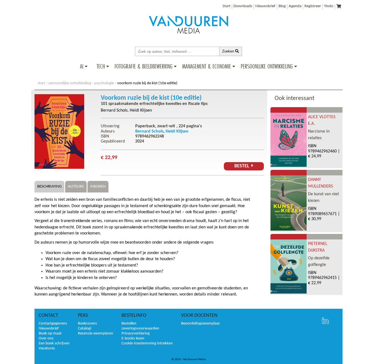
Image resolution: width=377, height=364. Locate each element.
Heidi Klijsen (141, 110)
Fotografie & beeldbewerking (143, 66)
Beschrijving (49, 186)
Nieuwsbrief (265, 6)
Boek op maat (50, 333)
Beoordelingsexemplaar (200, 323)
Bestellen (128, 323)
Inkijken (98, 186)
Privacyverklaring (135, 333)
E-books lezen (132, 338)
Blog (282, 6)
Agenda (295, 6)
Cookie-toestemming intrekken (147, 343)
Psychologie (104, 83)
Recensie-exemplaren (95, 333)
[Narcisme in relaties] (288, 165)
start (41, 83)
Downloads (242, 6)
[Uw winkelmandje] (338, 7)
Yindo (328, 6)
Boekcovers (87, 323)
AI (81, 66)
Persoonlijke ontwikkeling (267, 66)
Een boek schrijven (54, 343)
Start (226, 6)
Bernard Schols (114, 110)
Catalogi (84, 328)
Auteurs (76, 186)
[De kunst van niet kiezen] (288, 229)
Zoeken (228, 51)
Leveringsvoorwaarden (140, 328)
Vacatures (47, 348)
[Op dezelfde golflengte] (288, 292)
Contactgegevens (53, 323)
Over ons (46, 338)
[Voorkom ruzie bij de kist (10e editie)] (59, 167)
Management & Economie (206, 66)
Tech (101, 66)
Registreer (312, 6)
